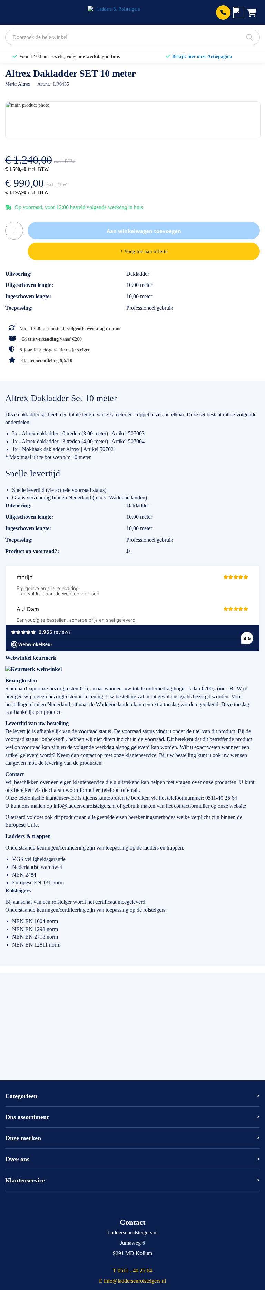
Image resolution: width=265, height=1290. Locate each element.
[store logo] (115, 12)
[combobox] (132, 37)
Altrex (24, 84)
